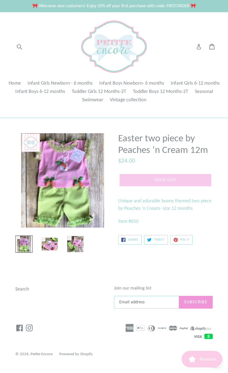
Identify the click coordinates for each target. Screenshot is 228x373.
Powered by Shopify (76, 354)
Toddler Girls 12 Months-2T (99, 91)
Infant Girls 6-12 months (195, 83)
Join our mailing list (133, 288)
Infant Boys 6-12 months (40, 91)
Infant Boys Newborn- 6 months (131, 83)
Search (22, 289)
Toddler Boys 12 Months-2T (160, 91)
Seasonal (204, 91)
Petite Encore (42, 354)
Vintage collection (128, 100)
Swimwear (92, 100)
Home (15, 83)
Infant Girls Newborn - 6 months (60, 83)
